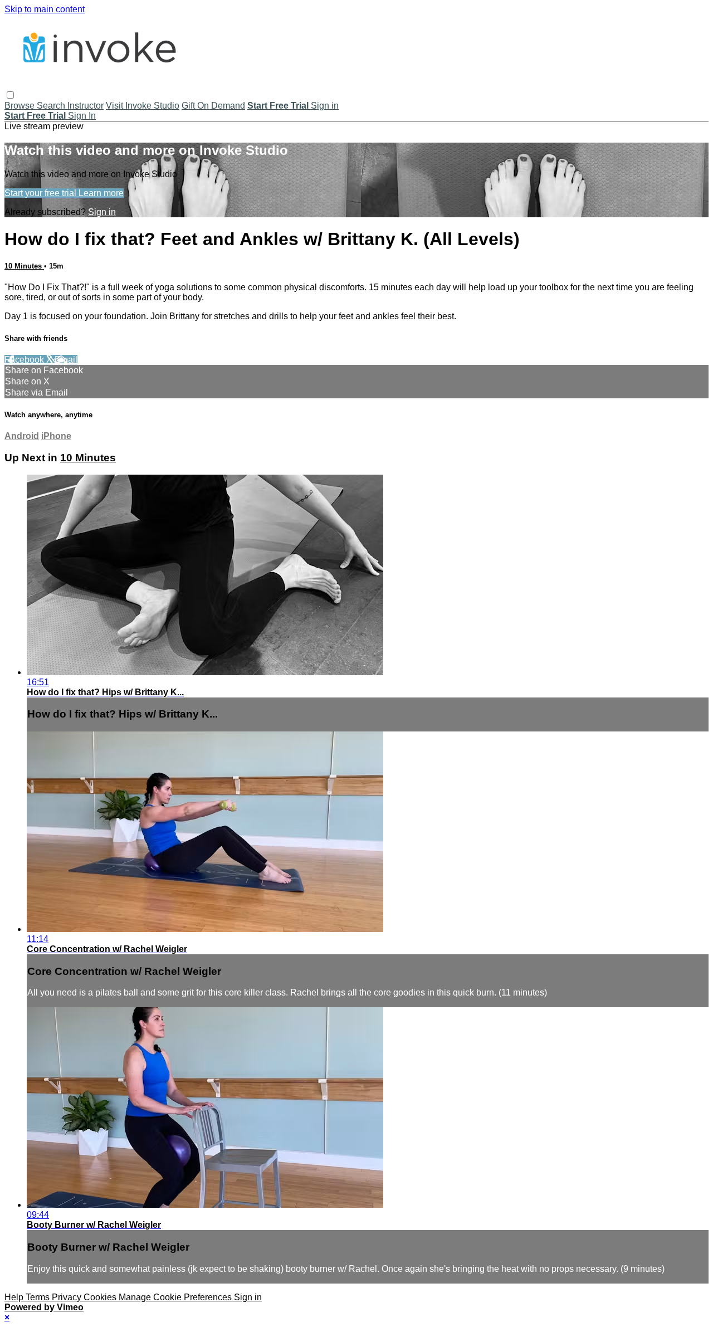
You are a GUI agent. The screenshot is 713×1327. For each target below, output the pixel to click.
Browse (20, 105)
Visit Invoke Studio (142, 105)
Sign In (82, 115)
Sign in (325, 105)
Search (52, 105)
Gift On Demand (213, 105)
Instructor (85, 105)
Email (66, 359)
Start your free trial (41, 193)
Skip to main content (44, 9)
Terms (39, 1297)
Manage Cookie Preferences (176, 1297)
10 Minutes (24, 266)
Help (15, 1297)
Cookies (101, 1297)
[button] (10, 95)
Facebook (25, 359)
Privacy (68, 1297)
